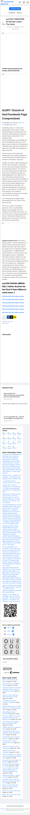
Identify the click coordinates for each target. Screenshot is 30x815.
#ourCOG (10, 321)
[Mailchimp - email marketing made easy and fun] (12, 673)
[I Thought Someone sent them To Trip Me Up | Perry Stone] (9, 443)
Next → (19, 12)
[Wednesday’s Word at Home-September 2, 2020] (19, 434)
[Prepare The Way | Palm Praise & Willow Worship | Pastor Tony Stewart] (5, 438)
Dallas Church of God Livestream (8, 751)
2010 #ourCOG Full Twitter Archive (13, 296)
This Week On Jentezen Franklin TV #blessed (9, 701)
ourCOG (7, 323)
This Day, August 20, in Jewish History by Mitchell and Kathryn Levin (12, 756)
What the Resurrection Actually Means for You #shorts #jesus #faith (11, 707)
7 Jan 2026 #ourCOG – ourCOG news (9, 481)
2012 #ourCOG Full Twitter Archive (13, 303)
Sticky (15, 124)
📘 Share (18, 329)
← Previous (12, 12)
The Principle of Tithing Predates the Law (9, 741)
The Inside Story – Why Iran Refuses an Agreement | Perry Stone (11, 781)
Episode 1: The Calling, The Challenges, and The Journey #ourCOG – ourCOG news (11, 596)
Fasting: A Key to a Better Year (11, 478)
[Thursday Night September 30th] (19, 438)
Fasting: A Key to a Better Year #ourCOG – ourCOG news (11, 476)
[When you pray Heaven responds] (5, 434)
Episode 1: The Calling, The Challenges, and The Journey (11, 600)
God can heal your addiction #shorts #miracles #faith (11, 722)
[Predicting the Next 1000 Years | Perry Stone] (9, 434)
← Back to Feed (15, 8)
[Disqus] (15, 359)
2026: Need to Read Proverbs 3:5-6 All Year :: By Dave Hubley (11, 500)
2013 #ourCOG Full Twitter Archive (13, 306)
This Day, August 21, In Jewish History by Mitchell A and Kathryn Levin (11, 717)
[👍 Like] (4, 329)
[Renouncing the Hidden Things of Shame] (14, 448)
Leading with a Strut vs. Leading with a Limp (11, 490)
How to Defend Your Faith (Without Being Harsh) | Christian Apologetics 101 (10, 769)
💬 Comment (11, 329)
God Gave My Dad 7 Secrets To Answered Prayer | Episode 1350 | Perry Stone (12, 689)
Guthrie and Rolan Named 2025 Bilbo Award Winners (12, 591)
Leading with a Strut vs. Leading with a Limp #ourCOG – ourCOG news (11, 486)
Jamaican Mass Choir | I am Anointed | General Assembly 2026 (11, 732)
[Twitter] (11, 317)
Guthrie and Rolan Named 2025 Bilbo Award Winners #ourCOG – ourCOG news (12, 587)
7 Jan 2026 (16, 482)
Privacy (2, 809)
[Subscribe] (15, 317)
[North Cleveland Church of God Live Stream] (5, 443)
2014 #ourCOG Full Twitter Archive (13, 309)
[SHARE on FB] (8, 317)
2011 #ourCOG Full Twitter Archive (13, 299)
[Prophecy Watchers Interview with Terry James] (5, 448)
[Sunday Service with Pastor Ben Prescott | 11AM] (14, 438)
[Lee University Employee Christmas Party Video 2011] (9, 448)
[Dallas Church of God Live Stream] (14, 443)
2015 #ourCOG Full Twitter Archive (13, 312)
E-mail (5, 662)
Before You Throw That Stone (11, 790)
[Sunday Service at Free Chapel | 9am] (14, 434)
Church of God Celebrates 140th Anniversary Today (10, 695)
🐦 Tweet (25, 329)
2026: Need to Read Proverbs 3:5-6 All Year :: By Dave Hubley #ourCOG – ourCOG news (11, 496)
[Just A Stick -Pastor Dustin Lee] (19, 443)
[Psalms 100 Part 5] (9, 438)
